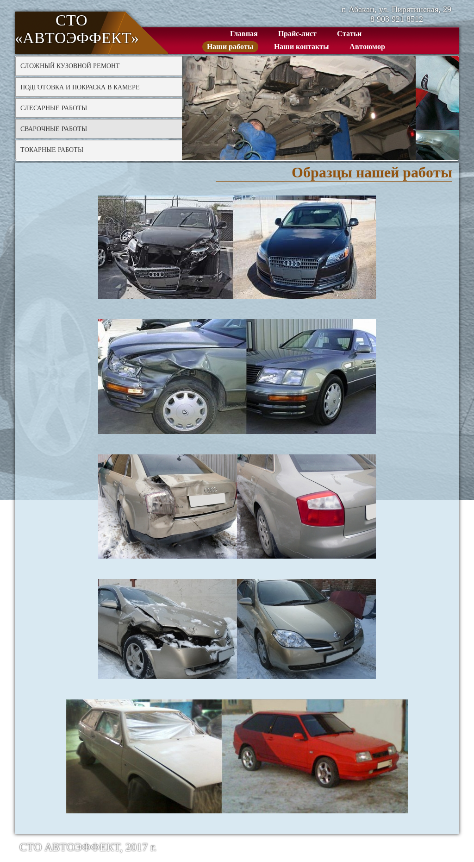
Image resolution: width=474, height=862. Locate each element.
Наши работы (230, 46)
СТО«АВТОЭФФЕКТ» (71, 29)
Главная (244, 34)
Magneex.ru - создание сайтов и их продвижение (356, 847)
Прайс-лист (297, 34)
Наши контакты (301, 46)
